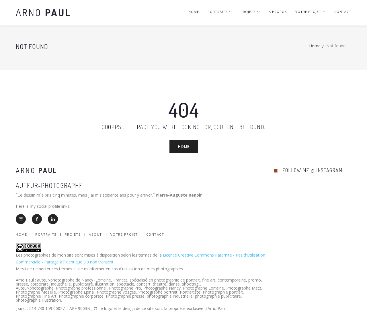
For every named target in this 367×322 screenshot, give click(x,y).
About (95, 234)
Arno (43, 12)
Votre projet (308, 11)
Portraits (217, 11)
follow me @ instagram (312, 170)
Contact (342, 11)
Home (193, 11)
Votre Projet (124, 234)
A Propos (278, 11)
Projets (248, 11)
